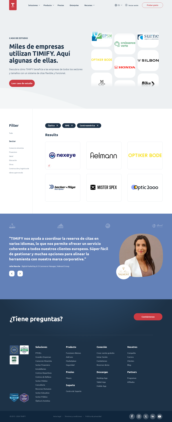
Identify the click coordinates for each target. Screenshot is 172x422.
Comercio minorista (16, 148)
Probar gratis (152, 5)
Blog (129, 365)
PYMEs (38, 353)
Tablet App (101, 382)
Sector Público (41, 397)
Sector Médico (41, 381)
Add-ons (69, 357)
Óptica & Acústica (42, 401)
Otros (11, 164)
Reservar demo (103, 365)
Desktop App (102, 378)
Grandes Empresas (43, 357)
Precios (61, 5)
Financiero (13, 152)
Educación (13, 160)
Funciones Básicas (73, 353)
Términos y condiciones (73, 416)
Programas (131, 378)
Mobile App (101, 386)
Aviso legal (57, 416)
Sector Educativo (42, 393)
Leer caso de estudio (21, 83)
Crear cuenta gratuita (105, 353)
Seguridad (70, 365)
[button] (12, 273)
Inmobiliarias (40, 369)
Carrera (130, 357)
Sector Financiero (42, 365)
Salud (11, 156)
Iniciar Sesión (102, 357)
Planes (68, 378)
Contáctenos (148, 317)
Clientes (130, 361)
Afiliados (131, 382)
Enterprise (74, 5)
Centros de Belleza (43, 377)
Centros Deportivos (43, 373)
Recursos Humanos (43, 389)
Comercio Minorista (43, 361)
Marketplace (71, 361)
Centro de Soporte (73, 391)
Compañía (131, 353)
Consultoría (40, 385)
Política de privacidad (93, 416)
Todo (11, 133)
